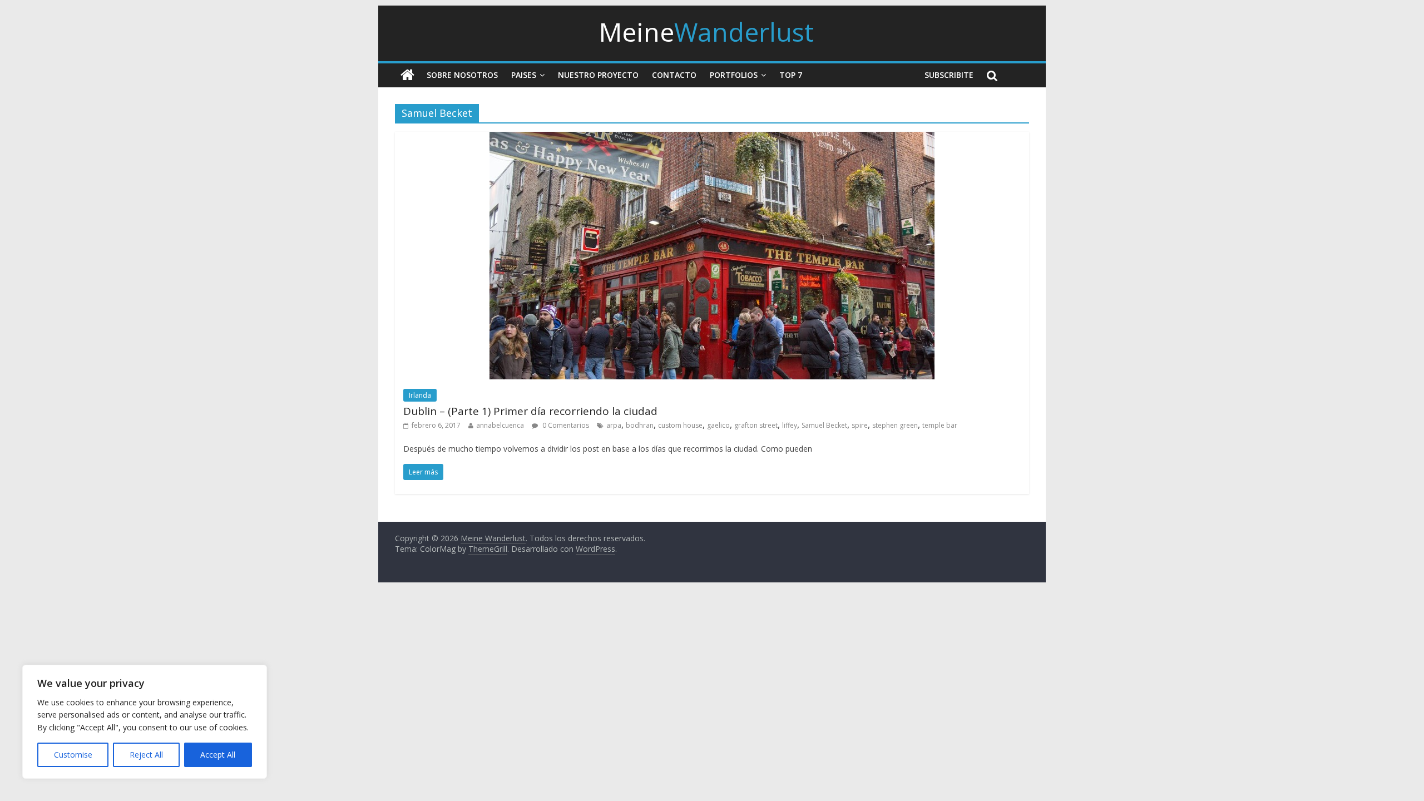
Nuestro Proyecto (598, 75)
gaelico (718, 425)
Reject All (146, 754)
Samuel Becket (824, 425)
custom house (680, 425)
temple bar (939, 425)
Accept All (217, 754)
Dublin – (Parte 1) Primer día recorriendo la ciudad (530, 411)
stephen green (895, 425)
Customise (73, 754)
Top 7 (790, 75)
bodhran (640, 425)
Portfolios (734, 75)
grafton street (756, 425)
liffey (789, 425)
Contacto (674, 75)
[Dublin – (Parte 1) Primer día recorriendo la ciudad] (712, 138)
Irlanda (420, 395)
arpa (613, 425)
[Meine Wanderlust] (407, 75)
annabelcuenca (500, 425)
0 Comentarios (565, 425)
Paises (523, 75)
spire (860, 425)
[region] (144, 722)
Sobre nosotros (462, 75)
